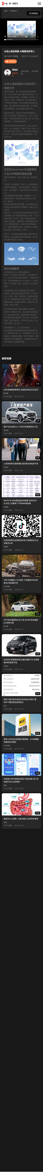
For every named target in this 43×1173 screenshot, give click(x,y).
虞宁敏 (6, 626)
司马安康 (7, 586)
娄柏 (5, 785)
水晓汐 (6, 666)
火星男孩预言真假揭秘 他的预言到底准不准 (21, 463)
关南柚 (6, 507)
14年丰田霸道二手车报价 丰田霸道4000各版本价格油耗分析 (21, 581)
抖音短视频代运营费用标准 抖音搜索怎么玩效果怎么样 (21, 541)
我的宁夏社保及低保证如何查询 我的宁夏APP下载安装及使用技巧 (20, 700)
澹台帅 (6, 467)
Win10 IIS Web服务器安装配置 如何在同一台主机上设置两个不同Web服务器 (21, 502)
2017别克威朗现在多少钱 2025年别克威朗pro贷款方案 (21, 621)
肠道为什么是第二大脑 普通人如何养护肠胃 (21, 819)
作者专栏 (12, 61)
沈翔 (5, 822)
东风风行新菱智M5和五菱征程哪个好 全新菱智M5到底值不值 (21, 661)
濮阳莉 (6, 546)
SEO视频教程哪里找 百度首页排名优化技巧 (21, 390)
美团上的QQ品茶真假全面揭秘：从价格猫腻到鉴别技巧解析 (21, 740)
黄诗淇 (6, 430)
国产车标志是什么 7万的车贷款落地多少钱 (21, 427)
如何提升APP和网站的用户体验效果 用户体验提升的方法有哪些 (21, 780)
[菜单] (39, 3)
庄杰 (5, 706)
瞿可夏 (6, 393)
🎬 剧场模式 (33, 13)
